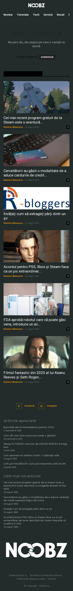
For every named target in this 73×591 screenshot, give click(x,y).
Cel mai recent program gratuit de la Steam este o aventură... (33, 120)
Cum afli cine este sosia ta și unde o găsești (30, 435)
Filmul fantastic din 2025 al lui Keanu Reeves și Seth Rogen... (34, 375)
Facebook (29, 405)
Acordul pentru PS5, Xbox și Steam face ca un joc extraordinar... (36, 269)
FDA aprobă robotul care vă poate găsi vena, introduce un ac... (35, 322)
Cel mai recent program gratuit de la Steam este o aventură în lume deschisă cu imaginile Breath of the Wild (35, 485)
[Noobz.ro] (36, 5)
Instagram (52, 405)
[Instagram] (41, 406)
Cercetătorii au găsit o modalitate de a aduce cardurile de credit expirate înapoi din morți (36, 499)
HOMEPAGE (47, 57)
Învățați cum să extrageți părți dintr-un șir (28, 508)
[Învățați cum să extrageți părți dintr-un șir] (36, 198)
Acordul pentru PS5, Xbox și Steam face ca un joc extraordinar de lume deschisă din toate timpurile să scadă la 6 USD (35, 520)
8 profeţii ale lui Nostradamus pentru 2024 (29, 427)
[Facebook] (19, 406)
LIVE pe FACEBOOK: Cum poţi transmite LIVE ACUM (34, 463)
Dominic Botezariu (13, 127)
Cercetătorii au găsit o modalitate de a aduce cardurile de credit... (35, 173)
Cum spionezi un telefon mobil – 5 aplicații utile (31, 455)
